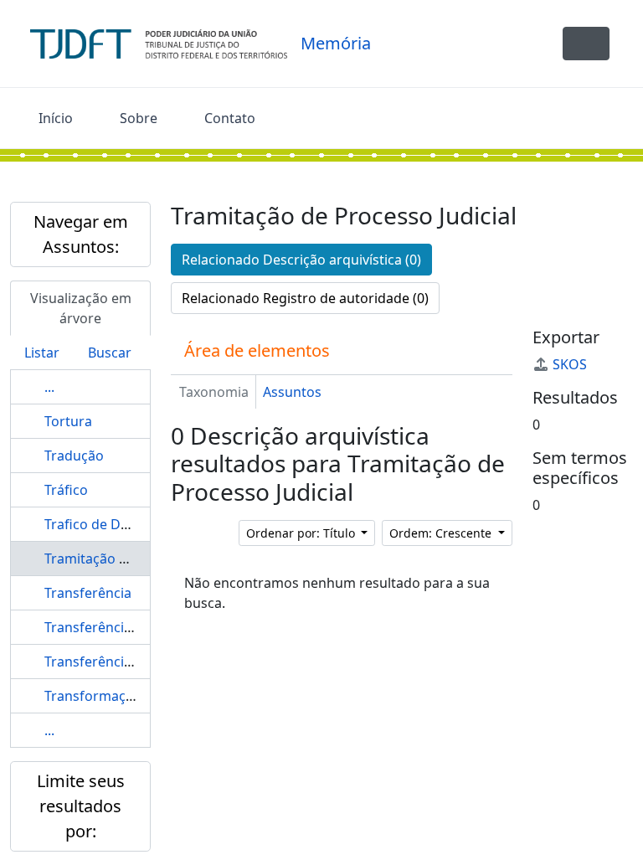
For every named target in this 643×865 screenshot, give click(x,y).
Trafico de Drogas (100, 524)
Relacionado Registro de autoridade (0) (305, 298)
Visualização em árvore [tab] (80, 308)
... (49, 387)
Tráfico (66, 490)
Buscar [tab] (109, 352)
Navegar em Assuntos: (80, 234)
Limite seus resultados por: (81, 806)
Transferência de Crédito (122, 627)
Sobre (138, 118)
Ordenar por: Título (302, 533)
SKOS (570, 364)
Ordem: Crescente (442, 533)
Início (56, 118)
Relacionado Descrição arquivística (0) (301, 259)
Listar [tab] (41, 352)
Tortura (68, 421)
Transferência (87, 593)
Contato (229, 118)
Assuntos (292, 392)
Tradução (74, 455)
